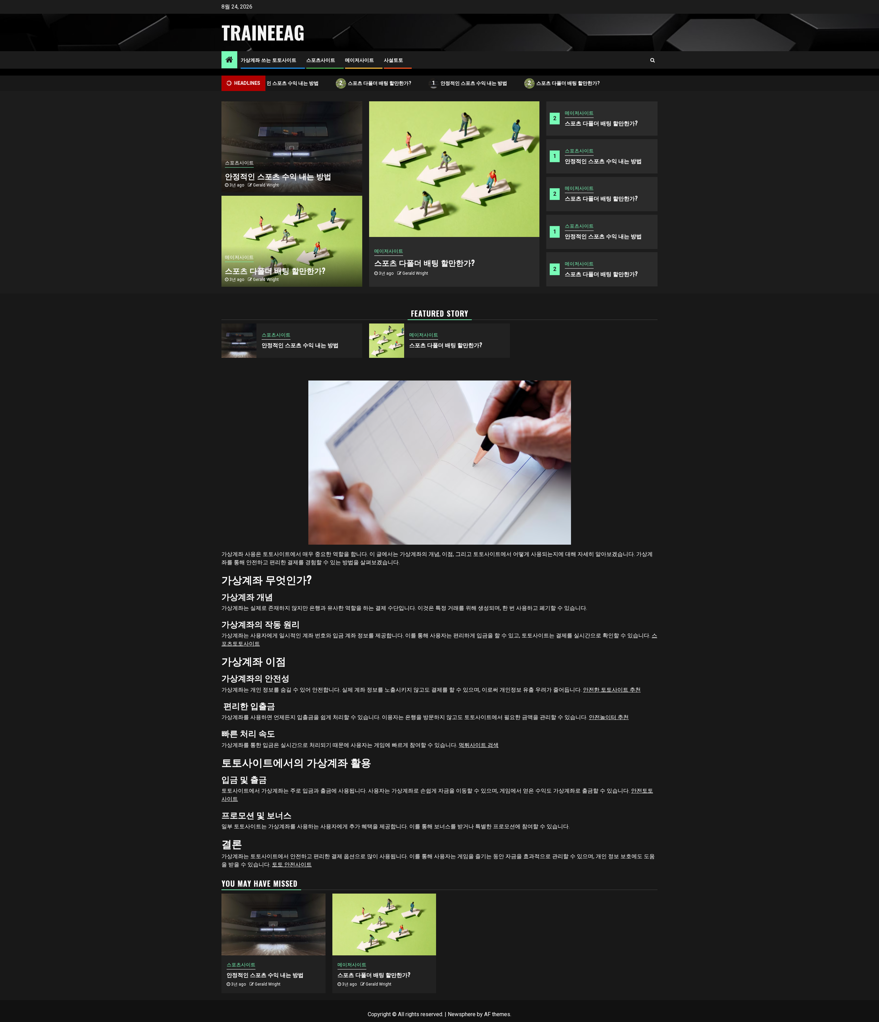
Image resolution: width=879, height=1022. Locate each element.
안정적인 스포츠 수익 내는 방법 (271, 83)
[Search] (652, 60)
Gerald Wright (415, 273)
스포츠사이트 (320, 59)
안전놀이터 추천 (609, 717)
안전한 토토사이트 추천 (612, 689)
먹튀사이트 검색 (479, 745)
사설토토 (393, 59)
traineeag (263, 32)
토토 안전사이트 (292, 864)
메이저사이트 (359, 59)
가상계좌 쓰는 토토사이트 (268, 59)
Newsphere (462, 1014)
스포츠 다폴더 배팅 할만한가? (366, 83)
